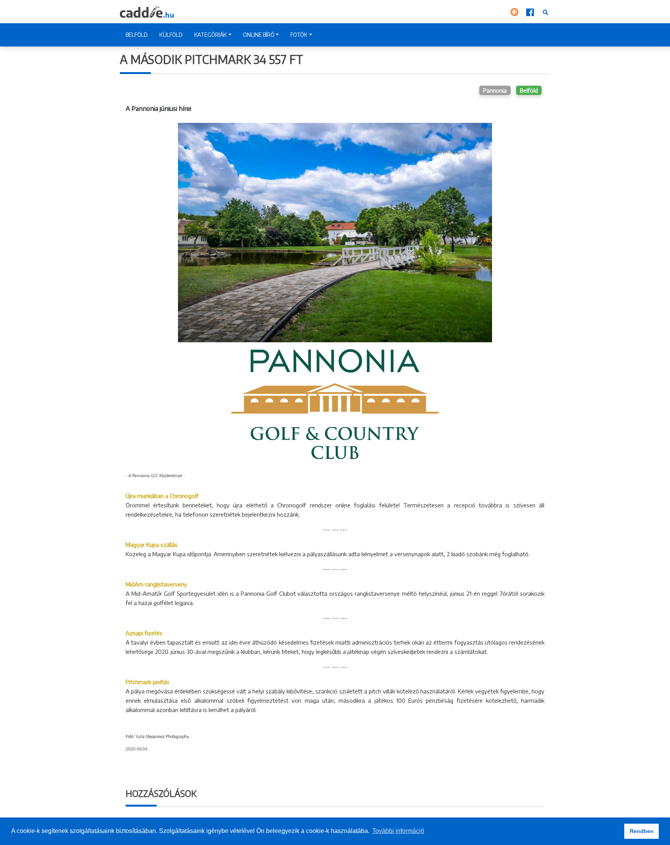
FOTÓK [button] (298, 34)
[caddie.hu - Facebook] (531, 11)
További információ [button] (398, 831)
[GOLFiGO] (515, 11)
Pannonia (495, 90)
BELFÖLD (137, 34)
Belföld (529, 90)
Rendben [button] (642, 831)
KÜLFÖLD (171, 34)
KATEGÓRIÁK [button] (210, 34)
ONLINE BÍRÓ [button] (259, 34)
